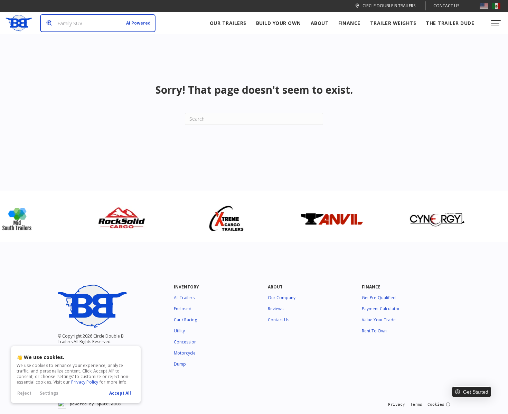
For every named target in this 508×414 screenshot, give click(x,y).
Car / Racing (185, 320)
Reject (24, 393)
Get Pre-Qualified (379, 298)
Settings (49, 393)
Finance (349, 23)
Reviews (275, 309)
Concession (185, 342)
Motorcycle (185, 353)
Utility (179, 331)
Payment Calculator (381, 309)
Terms (416, 404)
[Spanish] (496, 6)
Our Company (281, 298)
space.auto (108, 404)
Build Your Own (278, 23)
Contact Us (446, 6)
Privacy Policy (84, 382)
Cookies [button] (435, 404)
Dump (180, 364)
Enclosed (182, 309)
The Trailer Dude (450, 23)
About (320, 23)
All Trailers (184, 298)
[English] (484, 6)
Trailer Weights (393, 23)
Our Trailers (228, 23)
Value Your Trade (379, 320)
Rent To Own (374, 331)
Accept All (120, 393)
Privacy (396, 404)
